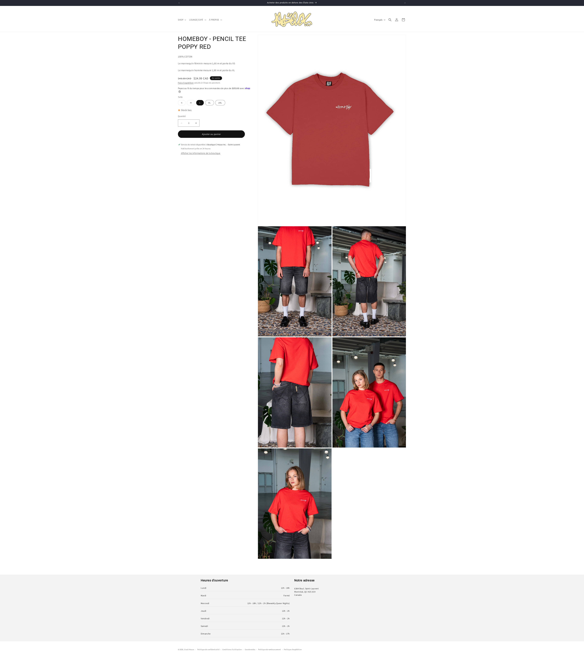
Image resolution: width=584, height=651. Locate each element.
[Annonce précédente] (179, 3)
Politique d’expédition (293, 649)
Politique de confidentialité (208, 649)
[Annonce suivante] (405, 3)
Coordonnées (250, 649)
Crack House (189, 649)
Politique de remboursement (269, 649)
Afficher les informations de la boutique (200, 153)
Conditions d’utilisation (232, 649)
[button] (181, 20)
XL (209, 102)
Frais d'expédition (186, 83)
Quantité (182, 116)
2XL (220, 102)
